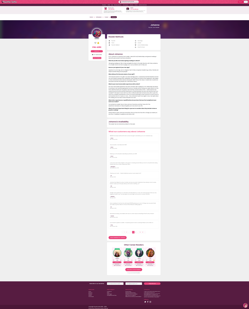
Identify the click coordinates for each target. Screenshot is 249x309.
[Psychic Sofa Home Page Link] (9, 2)
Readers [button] (104, 4)
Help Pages (109, 294)
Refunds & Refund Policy (130, 292)
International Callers (99, 308)
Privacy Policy (128, 291)
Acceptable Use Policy (111, 295)
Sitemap (106, 308)
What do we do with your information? (133, 296)
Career (106, 17)
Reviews (131, 4)
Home (91, 17)
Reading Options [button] (117, 4)
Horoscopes (91, 296)
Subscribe (151, 283)
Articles (136, 4)
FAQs (108, 292)
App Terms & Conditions (130, 295)
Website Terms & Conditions (131, 294)
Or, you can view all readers (134, 272)
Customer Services (143, 4)
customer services (147, 295)
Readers (90, 294)
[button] (245, 305)
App (112, 4)
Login (246, 1)
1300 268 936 (111, 9)
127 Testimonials (97, 54)
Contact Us (109, 291)
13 (142, 232)
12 (140, 232)
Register (240, 1)
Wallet (109, 4)
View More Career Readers (134, 269)
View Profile (117, 264)
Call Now (96, 51)
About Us (90, 292)
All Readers (98, 17)
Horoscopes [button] (125, 4)
